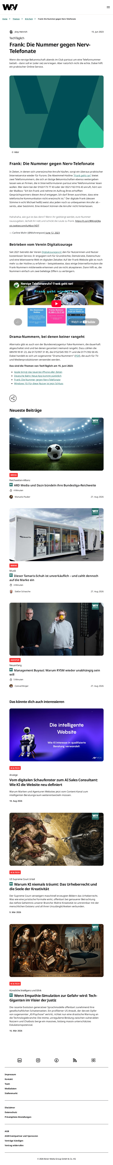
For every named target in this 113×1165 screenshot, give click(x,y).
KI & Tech (29, 19)
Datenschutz (11, 1112)
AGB (7, 1131)
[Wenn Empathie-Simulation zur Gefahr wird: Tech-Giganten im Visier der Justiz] (56, 950)
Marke (14, 565)
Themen (16, 19)
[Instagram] (38, 1060)
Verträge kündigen (14, 1140)
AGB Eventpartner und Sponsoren (21, 1136)
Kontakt (9, 1079)
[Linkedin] (19, 1060)
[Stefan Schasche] (11, 591)
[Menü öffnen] (108, 7)
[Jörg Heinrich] (11, 32)
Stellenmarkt (11, 1093)
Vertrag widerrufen (14, 1145)
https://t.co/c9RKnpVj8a (88, 221)
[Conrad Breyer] (11, 686)
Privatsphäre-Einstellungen (18, 1117)
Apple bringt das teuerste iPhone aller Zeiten (38, 372)
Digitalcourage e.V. (52, 252)
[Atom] (93, 1060)
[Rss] (75, 1060)
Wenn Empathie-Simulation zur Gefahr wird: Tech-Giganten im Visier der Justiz (53, 995)
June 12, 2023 (53, 232)
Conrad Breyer (22, 686)
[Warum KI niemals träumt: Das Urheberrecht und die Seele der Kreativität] (56, 839)
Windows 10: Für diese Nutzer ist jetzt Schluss (38, 383)
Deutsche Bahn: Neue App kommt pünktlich (38, 375)
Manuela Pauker (22, 496)
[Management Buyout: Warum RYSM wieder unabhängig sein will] (56, 629)
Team (7, 1083)
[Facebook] (56, 1060)
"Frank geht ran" (82, 175)
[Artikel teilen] (12, 398)
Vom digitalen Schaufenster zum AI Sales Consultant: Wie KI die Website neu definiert (53, 780)
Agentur (15, 660)
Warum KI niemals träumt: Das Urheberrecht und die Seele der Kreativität (53, 884)
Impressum (10, 1074)
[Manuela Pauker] (11, 497)
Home (4, 19)
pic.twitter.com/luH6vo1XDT (24, 225)
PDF (77, 355)
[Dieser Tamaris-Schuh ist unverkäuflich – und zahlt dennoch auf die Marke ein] (56, 534)
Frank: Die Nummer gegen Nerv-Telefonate (37, 379)
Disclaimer (10, 1107)
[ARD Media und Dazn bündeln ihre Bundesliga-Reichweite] (56, 444)
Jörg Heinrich (21, 31)
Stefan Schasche (22, 591)
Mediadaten (10, 1088)
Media (14, 475)
